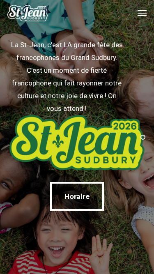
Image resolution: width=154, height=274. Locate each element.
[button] (142, 13)
